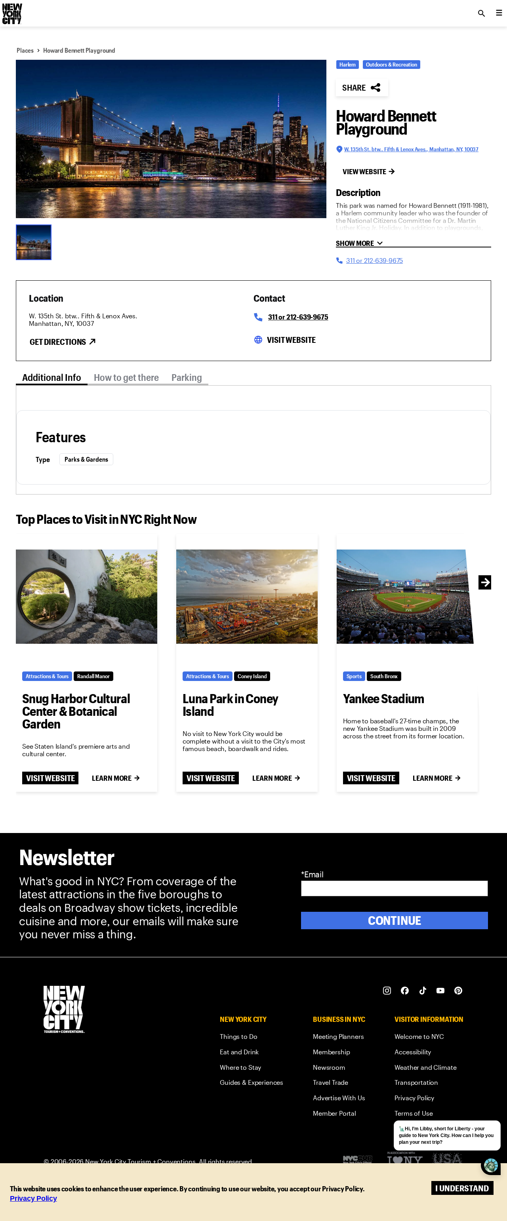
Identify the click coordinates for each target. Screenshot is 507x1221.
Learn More (112, 778)
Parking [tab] (187, 377)
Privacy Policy (33, 1198)
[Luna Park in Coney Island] (247, 596)
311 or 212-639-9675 (298, 316)
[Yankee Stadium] (407, 596)
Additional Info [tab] (51, 377)
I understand (462, 1188)
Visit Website (291, 339)
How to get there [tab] (126, 377)
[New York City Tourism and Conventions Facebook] (405, 991)
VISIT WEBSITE (50, 778)
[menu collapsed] (499, 13)
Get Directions (58, 341)
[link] (251, 1038)
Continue (394, 920)
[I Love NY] (405, 1161)
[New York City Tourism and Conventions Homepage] (64, 1010)
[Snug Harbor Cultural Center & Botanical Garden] (86, 596)
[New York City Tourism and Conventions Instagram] (387, 991)
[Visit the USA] (447, 1161)
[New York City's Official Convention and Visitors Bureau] (360, 1161)
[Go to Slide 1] (35, 241)
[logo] (11, 11)
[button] (171, 139)
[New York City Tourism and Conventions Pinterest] (458, 991)
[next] (485, 582)
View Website (364, 171)
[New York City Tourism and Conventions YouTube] (441, 991)
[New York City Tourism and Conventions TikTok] (423, 991)
